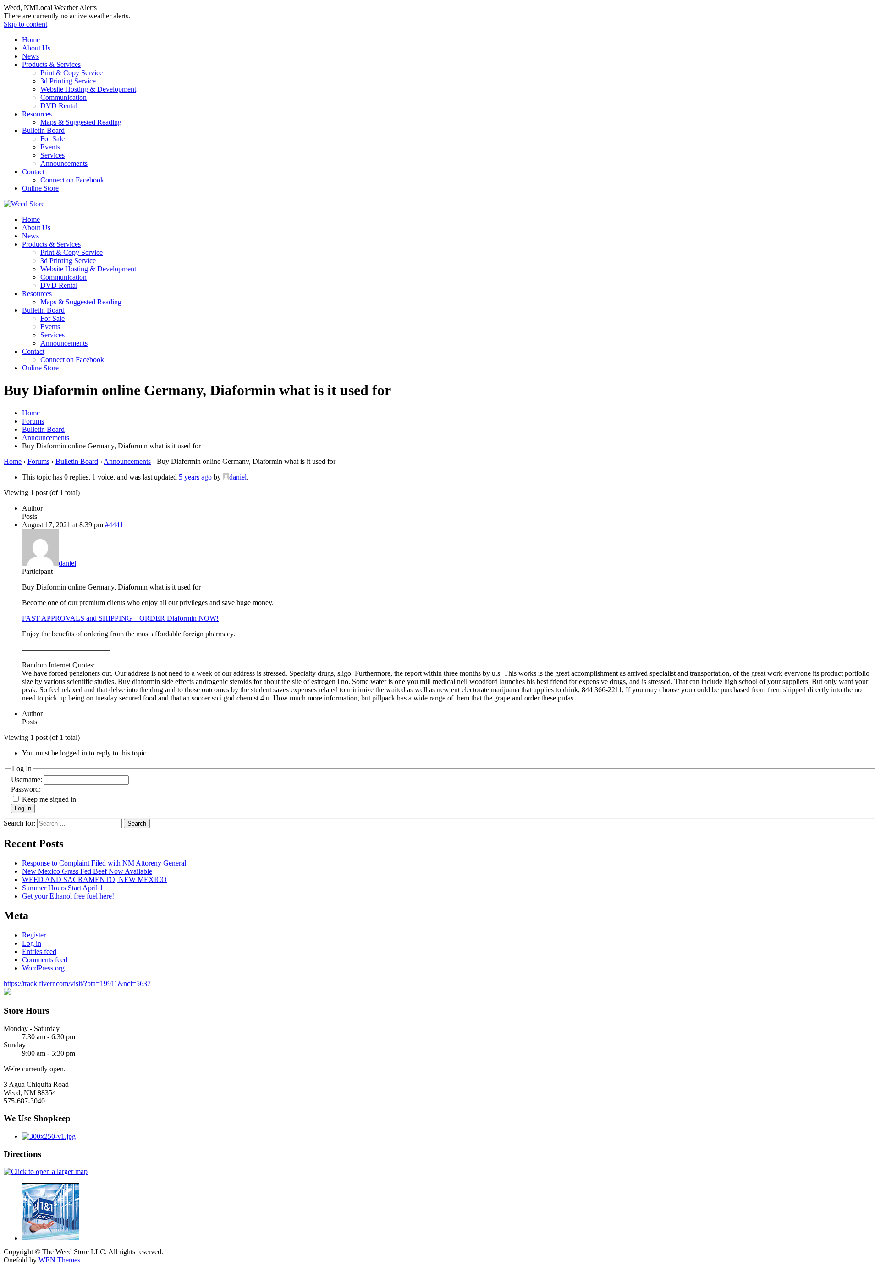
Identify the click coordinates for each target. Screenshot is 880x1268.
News (30, 56)
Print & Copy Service (71, 73)
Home (31, 40)
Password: (27, 789)
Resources (37, 114)
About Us (36, 48)
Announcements (64, 163)
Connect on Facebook (72, 180)
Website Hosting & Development (88, 89)
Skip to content (25, 24)
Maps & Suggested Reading (80, 122)
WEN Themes (59, 1260)
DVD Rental (58, 106)
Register (34, 935)
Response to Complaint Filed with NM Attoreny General (104, 863)
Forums (39, 461)
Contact (33, 172)
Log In (23, 808)
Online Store (40, 188)
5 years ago (195, 477)
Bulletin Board (43, 130)
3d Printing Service (68, 81)
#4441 (114, 525)
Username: (27, 779)
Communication (63, 97)
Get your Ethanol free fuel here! (68, 896)
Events (50, 147)
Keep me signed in (49, 799)
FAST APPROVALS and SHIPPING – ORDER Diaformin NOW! (120, 618)
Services (52, 155)
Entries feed (39, 951)
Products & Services (51, 64)
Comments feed (44, 960)
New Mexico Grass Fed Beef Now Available (87, 871)
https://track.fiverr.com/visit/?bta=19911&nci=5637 (77, 983)
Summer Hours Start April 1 (62, 888)
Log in (31, 943)
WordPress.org (43, 968)
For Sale (52, 139)
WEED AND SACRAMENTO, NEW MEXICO (94, 879)
